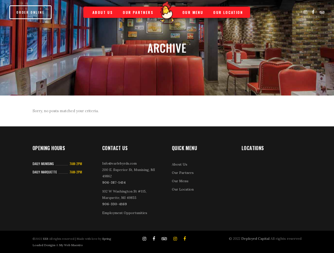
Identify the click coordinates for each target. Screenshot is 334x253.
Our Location (183, 189)
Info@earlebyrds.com (119, 163)
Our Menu (180, 181)
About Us (179, 164)
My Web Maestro (71, 245)
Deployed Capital (255, 238)
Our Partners (183, 172)
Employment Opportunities (124, 213)
